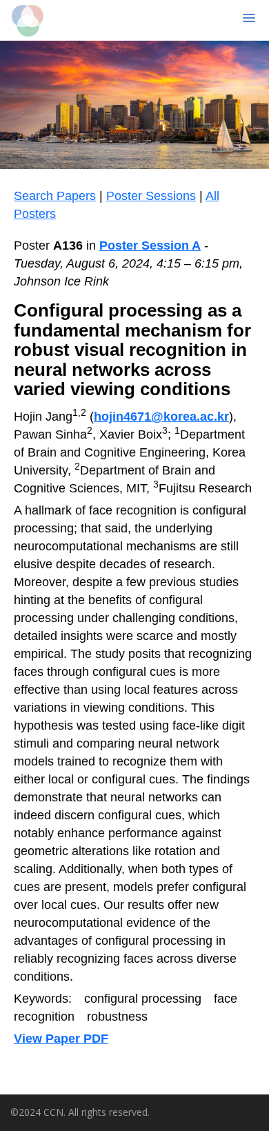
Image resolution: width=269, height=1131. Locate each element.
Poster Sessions (151, 196)
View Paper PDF (61, 1038)
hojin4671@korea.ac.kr (161, 416)
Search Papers (55, 196)
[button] (230, 18)
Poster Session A (150, 245)
